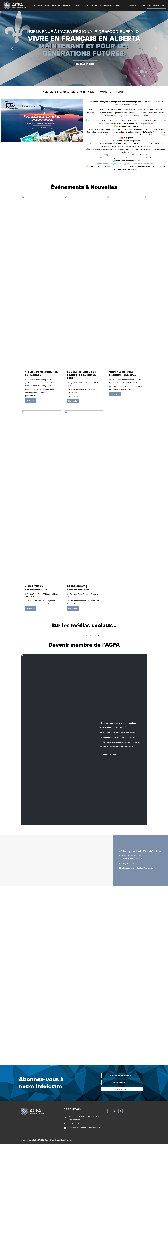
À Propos (36, 5)
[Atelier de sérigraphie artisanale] (41, 281)
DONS (78, 5)
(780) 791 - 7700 (157, 5)
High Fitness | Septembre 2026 (36, 588)
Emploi (119, 5)
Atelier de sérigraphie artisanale (41, 373)
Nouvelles (91, 5)
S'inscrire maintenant (122, 1089)
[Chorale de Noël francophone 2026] (126, 281)
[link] (104, 123)
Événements (64, 5)
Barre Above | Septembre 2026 (78, 588)
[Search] (144, 5)
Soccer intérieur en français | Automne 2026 (81, 374)
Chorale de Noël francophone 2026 (122, 373)
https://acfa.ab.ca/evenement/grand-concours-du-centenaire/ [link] (126, 164)
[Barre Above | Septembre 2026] (84, 495)
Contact (133, 5)
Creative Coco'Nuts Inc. (63, 1140)
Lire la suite (30, 400)
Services (49, 5)
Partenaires (105, 5)
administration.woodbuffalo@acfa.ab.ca (137, 868)
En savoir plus (84, 63)
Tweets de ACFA (92, 636)
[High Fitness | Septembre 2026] (41, 495)
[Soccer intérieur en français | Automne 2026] (84, 281)
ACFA (158, 101)
